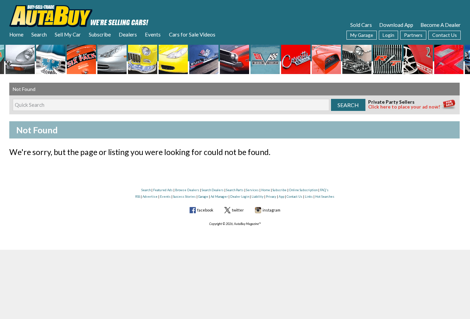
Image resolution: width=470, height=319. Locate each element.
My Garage (361, 35)
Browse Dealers (187, 190)
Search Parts (235, 190)
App (281, 196)
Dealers (128, 34)
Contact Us (444, 35)
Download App (396, 25)
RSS (137, 196)
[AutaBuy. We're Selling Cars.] (79, 15)
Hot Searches (324, 196)
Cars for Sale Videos (192, 34)
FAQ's (324, 190)
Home (16, 34)
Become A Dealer (440, 25)
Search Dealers (213, 190)
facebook (205, 210)
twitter (238, 210)
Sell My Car (68, 34)
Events (153, 34)
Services (252, 190)
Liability (258, 196)
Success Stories (184, 196)
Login (388, 35)
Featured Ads (163, 190)
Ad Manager (219, 196)
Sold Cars (361, 25)
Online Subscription (303, 190)
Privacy (271, 196)
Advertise (150, 196)
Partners (413, 35)
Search (39, 34)
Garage (203, 196)
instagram (271, 210)
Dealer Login (239, 196)
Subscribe (100, 34)
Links (309, 196)
